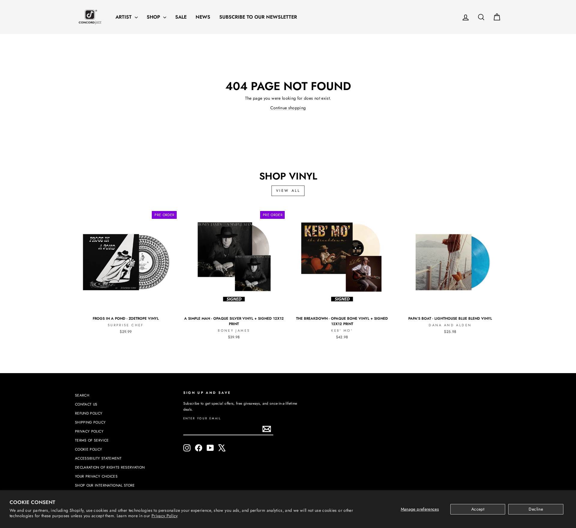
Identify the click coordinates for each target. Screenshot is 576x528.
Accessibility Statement (98, 458)
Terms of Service (92, 440)
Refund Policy (89, 413)
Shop (154, 17)
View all (288, 190)
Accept (477, 509)
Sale (181, 17)
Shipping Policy (90, 422)
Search (82, 395)
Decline (536, 509)
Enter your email (202, 419)
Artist (124, 17)
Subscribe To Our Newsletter (258, 17)
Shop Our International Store (105, 485)
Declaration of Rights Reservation (110, 467)
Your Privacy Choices (96, 476)
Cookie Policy (88, 449)
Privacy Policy (165, 516)
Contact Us (86, 404)
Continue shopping (288, 108)
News (203, 17)
